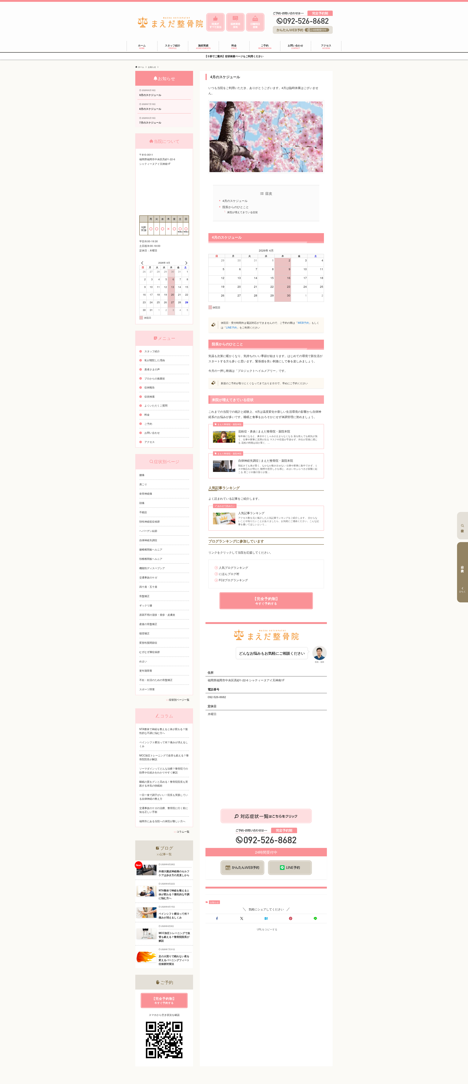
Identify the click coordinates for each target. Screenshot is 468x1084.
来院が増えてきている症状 (242, 212)
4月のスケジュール (235, 201)
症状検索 (462, 525)
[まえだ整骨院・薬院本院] (170, 22)
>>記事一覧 (164, 854)
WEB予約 (303, 322)
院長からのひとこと (235, 207)
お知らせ (214, 902)
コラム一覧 (183, 831)
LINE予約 (231, 327)
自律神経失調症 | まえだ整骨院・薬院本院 (265, 461)
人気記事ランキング (251, 513)
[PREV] (142, 263)
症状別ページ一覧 (179, 699)
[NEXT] (185, 263)
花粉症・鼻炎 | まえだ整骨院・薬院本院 (264, 431)
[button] (217, 918)
